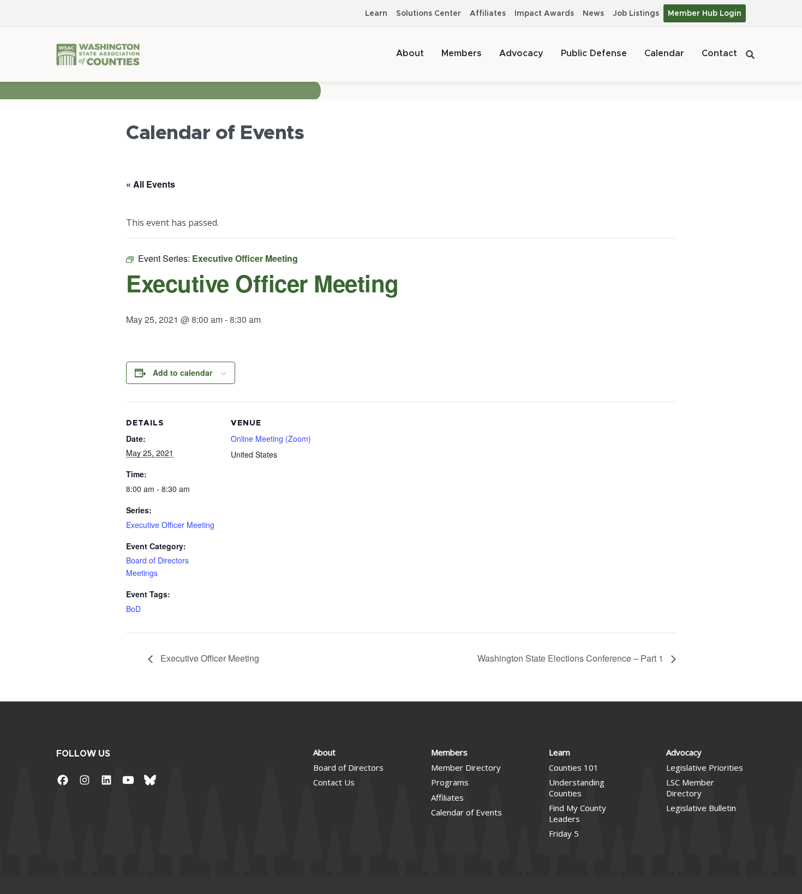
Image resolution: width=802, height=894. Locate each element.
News (593, 13)
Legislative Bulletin (701, 807)
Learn (376, 13)
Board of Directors (348, 767)
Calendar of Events (466, 812)
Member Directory (466, 767)
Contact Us (334, 782)
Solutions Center (428, 13)
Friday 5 (564, 833)
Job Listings (636, 13)
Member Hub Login (704, 13)
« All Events (150, 184)
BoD (133, 608)
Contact (719, 53)
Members (461, 53)
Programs (450, 782)
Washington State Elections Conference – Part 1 (571, 658)
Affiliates (488, 13)
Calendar (664, 53)
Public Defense (594, 53)
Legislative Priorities (704, 767)
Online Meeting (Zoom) (271, 438)
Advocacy (521, 53)
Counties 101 (573, 767)
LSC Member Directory (690, 788)
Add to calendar (182, 372)
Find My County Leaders (577, 813)
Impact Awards (544, 13)
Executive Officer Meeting (170, 524)
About (410, 53)
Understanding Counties (577, 788)
